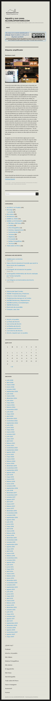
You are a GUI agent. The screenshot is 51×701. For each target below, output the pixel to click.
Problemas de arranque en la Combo (19, 298)
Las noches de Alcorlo (14, 324)
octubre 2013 (11, 585)
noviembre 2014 (12, 558)
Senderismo (11, 216)
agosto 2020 (11, 452)
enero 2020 (10, 463)
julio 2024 (10, 400)
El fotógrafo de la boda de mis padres (19, 269)
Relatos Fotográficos (12, 661)
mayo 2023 (10, 414)
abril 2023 (10, 416)
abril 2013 (10, 598)
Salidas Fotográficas (15, 241)
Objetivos (11, 237)
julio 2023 (10, 412)
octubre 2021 (11, 434)
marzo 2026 (10, 384)
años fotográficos (14, 227)
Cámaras (11, 234)
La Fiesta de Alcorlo (13, 321)
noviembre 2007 (12, 632)
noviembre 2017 (12, 495)
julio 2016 (10, 522)
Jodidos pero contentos (14, 259)
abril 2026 (10, 382)
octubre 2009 (11, 627)
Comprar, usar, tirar (13, 309)
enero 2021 (10, 445)
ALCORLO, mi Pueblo (14, 207)
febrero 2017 (11, 506)
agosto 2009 (11, 630)
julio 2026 (10, 380)
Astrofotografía (10, 677)
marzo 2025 (10, 396)
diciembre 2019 (12, 465)
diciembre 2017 (12, 492)
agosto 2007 (11, 634)
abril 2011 (10, 621)
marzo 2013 (10, 600)
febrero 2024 (11, 407)
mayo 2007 (10, 636)
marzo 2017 (10, 504)
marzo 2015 (10, 553)
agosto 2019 (11, 472)
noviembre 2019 (12, 468)
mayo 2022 (10, 429)
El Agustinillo (9, 669)
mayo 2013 (10, 596)
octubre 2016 (11, 515)
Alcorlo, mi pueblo (13, 319)
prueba (10, 212)
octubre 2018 (11, 486)
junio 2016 (10, 524)
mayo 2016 (10, 526)
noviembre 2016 (12, 513)
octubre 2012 (11, 609)
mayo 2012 (10, 614)
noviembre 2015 (12, 540)
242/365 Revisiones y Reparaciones (18, 300)
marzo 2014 (10, 573)
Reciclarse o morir (10, 55)
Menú (8, 27)
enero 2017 (10, 508)
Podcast (7, 649)
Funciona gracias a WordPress (31, 697)
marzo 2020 (11, 459)
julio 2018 (10, 490)
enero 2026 (10, 387)
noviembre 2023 (12, 409)
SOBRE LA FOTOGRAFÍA (15, 221)
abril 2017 (10, 501)
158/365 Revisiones (13, 305)
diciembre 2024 (12, 398)
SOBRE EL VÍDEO (12, 219)
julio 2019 (10, 474)
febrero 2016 (11, 533)
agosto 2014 (11, 562)
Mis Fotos (8, 673)
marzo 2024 (11, 405)
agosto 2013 (11, 589)
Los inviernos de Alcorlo (15, 330)
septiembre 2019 (12, 470)
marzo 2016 (10, 531)
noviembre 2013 (12, 582)
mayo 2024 (10, 402)
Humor (7, 692)
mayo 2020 (10, 456)
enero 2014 (10, 578)
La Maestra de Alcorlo (14, 328)
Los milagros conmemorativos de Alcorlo (20, 280)
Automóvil (8, 688)
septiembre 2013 (12, 587)
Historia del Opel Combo (15, 291)
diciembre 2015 (12, 537)
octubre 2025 (11, 389)
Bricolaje (23, 182)
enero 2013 (10, 605)
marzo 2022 (10, 432)
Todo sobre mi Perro (13, 245)
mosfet (15, 184)
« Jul (12, 366)
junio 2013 (10, 594)
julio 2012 (10, 612)
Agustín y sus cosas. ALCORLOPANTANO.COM (17, 19)
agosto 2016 (11, 519)
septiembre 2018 (12, 488)
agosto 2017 (11, 499)
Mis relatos (34, 182)
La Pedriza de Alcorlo (14, 326)
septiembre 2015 (12, 544)
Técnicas (11, 243)
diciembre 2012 (12, 607)
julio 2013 (10, 591)
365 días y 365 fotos (14, 223)
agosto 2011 (10, 618)
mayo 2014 (10, 569)
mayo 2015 (10, 549)
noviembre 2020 (12, 447)
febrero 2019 (11, 481)
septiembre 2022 (12, 423)
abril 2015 (10, 551)
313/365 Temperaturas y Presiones (18, 293)
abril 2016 (10, 528)
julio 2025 (10, 394)
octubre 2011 (11, 616)
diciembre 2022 (12, 418)
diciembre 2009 (12, 625)
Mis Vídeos (8, 657)
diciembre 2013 (12, 580)
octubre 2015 (11, 542)
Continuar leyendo (10, 179)
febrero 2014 (11, 576)
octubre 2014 (11, 560)
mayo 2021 (10, 439)
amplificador (8, 184)
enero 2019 (10, 483)
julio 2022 (10, 425)
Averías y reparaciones (16, 182)
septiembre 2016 (12, 517)
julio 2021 (10, 436)
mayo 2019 (10, 477)
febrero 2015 (11, 555)
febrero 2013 (11, 603)
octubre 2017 (11, 497)
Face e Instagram (11, 684)
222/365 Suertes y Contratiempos (18, 302)
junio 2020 (10, 454)
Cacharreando (29, 182)
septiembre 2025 (12, 391)
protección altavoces (21, 184)
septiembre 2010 (12, 623)
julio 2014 (10, 564)
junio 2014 (10, 567)
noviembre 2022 (12, 420)
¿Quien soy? (9, 645)
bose (12, 184)
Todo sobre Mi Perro (11, 680)
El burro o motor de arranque (16, 296)
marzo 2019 (10, 479)
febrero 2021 (11, 443)
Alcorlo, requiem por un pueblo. (17, 333)
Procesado (11, 239)
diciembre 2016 (12, 510)
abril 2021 (10, 441)
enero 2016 (10, 535)
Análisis (10, 225)
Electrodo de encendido (15, 307)
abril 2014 (10, 571)
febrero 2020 (11, 461)
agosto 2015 (11, 546)
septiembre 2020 (12, 450)
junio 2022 (10, 427)
